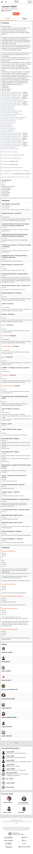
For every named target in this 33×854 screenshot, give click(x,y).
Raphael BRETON (6, 708)
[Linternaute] (8, 840)
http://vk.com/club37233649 (8, 109)
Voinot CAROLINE (7, 736)
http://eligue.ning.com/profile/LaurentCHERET (12, 111)
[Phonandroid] (24, 847)
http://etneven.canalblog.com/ (8, 128)
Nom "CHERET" (10, 778)
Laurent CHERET (10, 751)
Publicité (17, 827)
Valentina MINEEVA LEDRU (9, 717)
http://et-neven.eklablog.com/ (8, 130)
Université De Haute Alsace (9, 608)
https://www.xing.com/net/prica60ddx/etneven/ (12, 100)
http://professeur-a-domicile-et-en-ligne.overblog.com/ (14, 117)
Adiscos (4, 325)
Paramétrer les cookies (17, 828)
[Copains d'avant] (8, 844)
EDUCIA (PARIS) (10, 787)
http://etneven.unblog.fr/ (7, 131)
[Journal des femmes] (8, 837)
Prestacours (5, 335)
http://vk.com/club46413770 (8, 108)
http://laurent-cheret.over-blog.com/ (10, 152)
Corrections (14, 830)
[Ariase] (8, 847)
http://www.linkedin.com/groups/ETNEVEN (11, 95)
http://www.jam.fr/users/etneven (9, 115)
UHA (3, 560)
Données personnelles (7, 828)
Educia (4, 357)
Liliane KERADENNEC (23, 803)
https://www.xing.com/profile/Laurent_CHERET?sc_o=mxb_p (15, 177)
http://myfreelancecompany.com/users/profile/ (12, 119)
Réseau (24, 18)
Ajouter (16, 13)
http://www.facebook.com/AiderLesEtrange (12, 101)
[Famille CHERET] (3, 783)
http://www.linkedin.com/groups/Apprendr (11, 97)
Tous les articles (8, 830)
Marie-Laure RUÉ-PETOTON (9, 689)
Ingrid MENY (21, 812)
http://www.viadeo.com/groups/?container (11, 92)
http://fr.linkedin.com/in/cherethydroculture (11, 158)
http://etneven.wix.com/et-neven (9, 122)
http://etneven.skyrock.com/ (8, 123)
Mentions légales (26, 828)
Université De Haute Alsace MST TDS (12, 596)
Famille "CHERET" (10, 783)
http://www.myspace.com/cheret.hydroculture (12, 167)
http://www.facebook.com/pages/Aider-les (11, 103)
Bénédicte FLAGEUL (7, 652)
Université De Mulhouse (9, 551)
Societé (27, 827)
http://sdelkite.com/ (6, 174)
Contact (13, 827)
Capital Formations (7, 386)
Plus (16, 743)
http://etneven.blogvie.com (8, 126)
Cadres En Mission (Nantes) (23, 804)
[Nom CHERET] (3, 779)
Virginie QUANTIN (7, 727)
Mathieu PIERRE (7, 812)
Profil (8, 18)
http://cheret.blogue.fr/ (7, 125)
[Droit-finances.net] (24, 841)
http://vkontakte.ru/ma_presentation (10, 148)
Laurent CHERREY (10, 768)
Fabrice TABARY (6, 671)
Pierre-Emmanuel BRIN (8, 699)
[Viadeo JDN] (24, 844)
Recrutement (22, 827)
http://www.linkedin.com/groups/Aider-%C (11, 98)
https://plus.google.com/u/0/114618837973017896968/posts (16, 170)
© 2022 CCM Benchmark (23, 830)
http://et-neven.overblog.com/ (8, 147)
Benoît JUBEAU (6, 662)
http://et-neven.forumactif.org (8, 120)
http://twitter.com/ (6, 161)
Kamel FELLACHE (6, 680)
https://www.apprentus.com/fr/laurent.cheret (12, 114)
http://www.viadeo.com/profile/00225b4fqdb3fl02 (13, 155)
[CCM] (24, 837)
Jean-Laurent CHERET (11, 772)
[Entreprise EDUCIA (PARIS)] (3, 787)
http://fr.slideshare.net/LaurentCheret (10, 112)
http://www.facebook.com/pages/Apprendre (12, 104)
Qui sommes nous (7, 827)
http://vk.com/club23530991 (8, 106)
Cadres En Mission (7, 346)
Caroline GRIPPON (7, 802)
